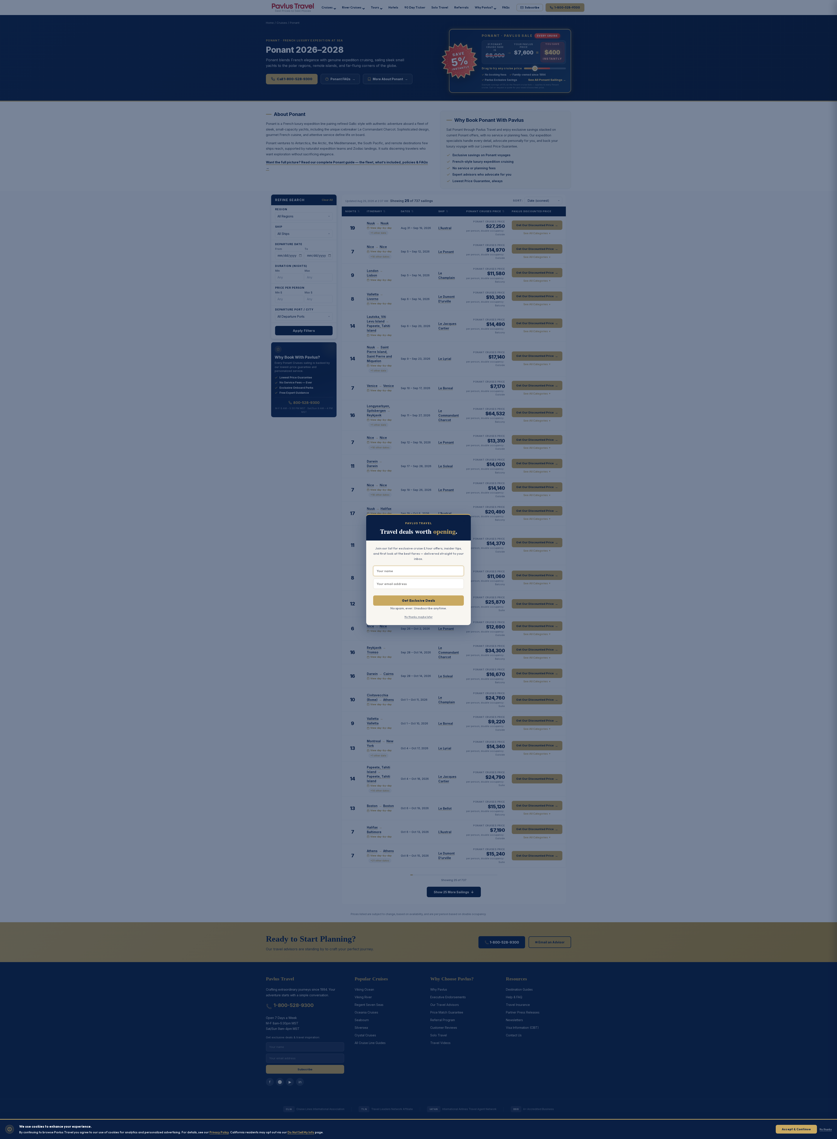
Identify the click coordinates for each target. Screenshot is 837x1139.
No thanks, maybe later (419, 617)
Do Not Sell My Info (301, 1132)
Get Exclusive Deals (418, 600)
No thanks (826, 1129)
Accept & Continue (796, 1129)
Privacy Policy (219, 1132)
